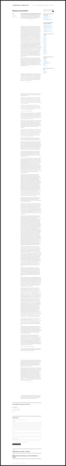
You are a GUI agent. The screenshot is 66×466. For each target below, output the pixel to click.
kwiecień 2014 (45, 41)
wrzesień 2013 (45, 43)
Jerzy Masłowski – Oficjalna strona (20, 5)
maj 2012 (45, 48)
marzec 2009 (45, 53)
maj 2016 (45, 37)
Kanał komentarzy (45, 72)
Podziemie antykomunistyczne (15, 17)
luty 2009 (45, 54)
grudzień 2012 (45, 47)
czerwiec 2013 (45, 44)
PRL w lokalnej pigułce (46, 63)
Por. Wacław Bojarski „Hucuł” (50, 31)
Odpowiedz (14, 411)
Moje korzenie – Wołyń (46, 61)
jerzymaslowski (13, 15)
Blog (33, 5)
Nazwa (13, 431)
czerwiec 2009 (45, 52)
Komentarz (14, 421)
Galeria (50, 5)
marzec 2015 (45, 39)
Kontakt (53, 5)
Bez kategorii (45, 59)
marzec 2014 (45, 42)
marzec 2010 (45, 49)
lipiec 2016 (45, 36)
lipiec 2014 (45, 40)
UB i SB (44, 65)
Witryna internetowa (15, 438)
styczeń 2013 (45, 46)
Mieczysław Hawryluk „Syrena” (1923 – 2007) (48, 19)
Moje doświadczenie (40, 5)
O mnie (36, 5)
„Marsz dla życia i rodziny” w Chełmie (47, 18)
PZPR (44, 64)
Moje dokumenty (46, 5)
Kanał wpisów (45, 71)
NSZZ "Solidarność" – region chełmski (47, 62)
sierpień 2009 (45, 51)
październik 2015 (45, 38)
